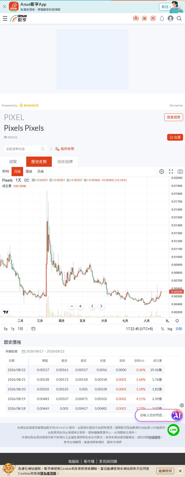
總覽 (13, 161)
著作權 (89, 461)
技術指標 (65, 161)
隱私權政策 (48, 473)
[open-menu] (5, 18)
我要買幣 (173, 117)
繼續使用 (165, 471)
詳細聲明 (154, 437)
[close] (4, 6)
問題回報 (12, 137)
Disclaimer (176, 105)
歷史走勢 (39, 161)
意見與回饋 (108, 461)
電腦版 (73, 461)
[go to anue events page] (162, 18)
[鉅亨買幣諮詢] (173, 430)
